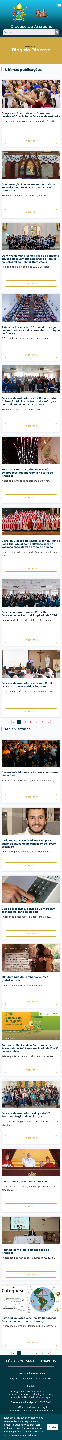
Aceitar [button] (52, 1427)
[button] (59, 6)
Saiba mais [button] (32, 1435)
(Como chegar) (44, 1397)
